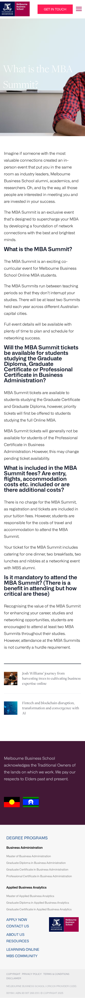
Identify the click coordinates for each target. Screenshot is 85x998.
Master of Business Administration (28, 856)
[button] (55, 9)
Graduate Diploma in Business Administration (36, 862)
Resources (17, 941)
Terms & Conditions (56, 974)
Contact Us (17, 926)
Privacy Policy (32, 974)
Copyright (13, 974)
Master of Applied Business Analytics (30, 896)
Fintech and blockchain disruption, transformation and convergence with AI (50, 708)
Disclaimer (13, 978)
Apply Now (16, 920)
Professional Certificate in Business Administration (39, 876)
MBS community (22, 956)
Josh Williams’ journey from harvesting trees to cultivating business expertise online (51, 678)
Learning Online (22, 949)
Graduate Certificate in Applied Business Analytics (39, 909)
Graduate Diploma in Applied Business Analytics (37, 902)
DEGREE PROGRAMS (27, 838)
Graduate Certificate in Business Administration (37, 869)
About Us (15, 934)
